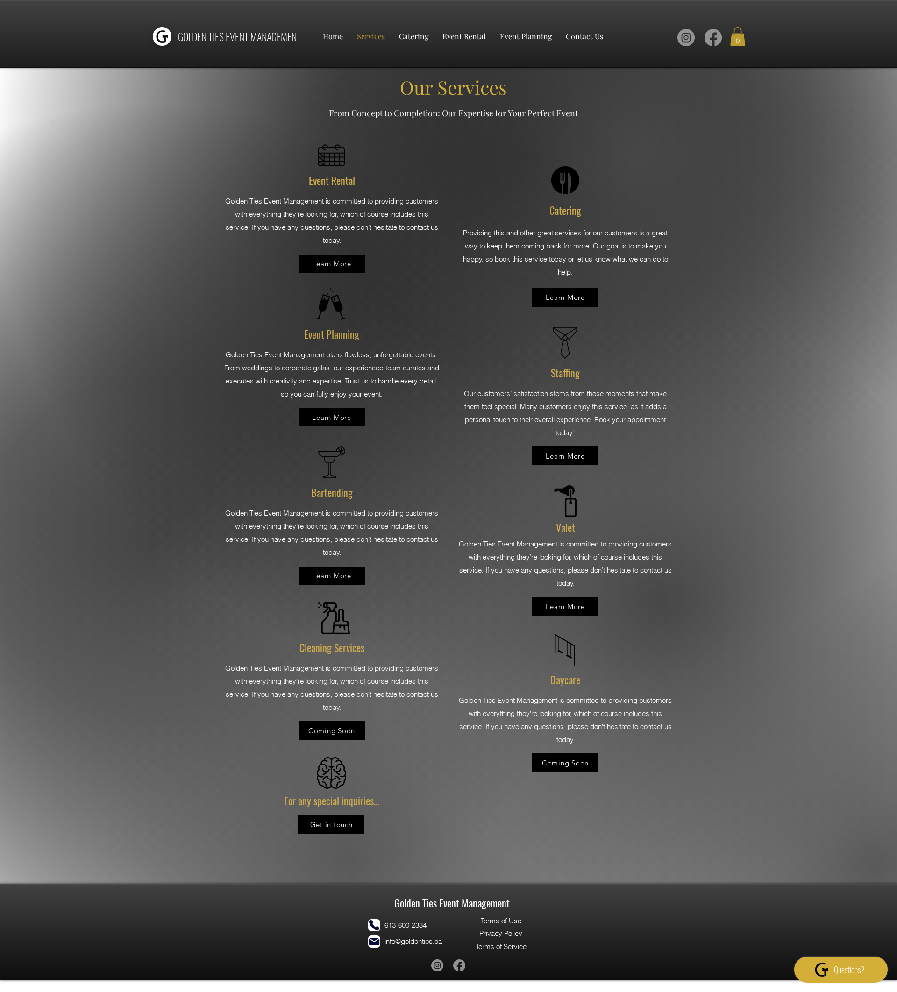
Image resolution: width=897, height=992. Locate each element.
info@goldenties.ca (413, 941)
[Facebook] (713, 37)
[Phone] (374, 925)
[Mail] (374, 941)
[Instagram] (686, 37)
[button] (738, 36)
